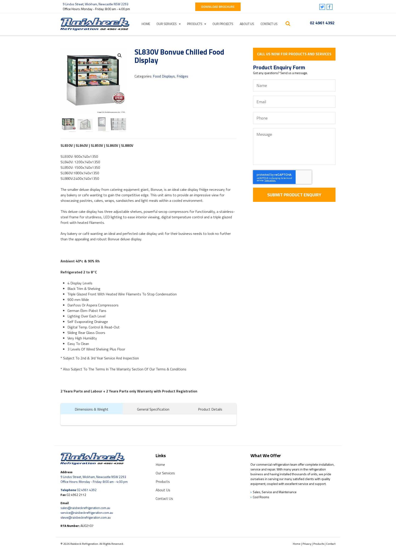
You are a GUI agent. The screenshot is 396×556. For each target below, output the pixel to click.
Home (146, 23)
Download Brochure (218, 6)
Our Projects (222, 23)
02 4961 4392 (322, 23)
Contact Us (269, 23)
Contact (331, 544)
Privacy (306, 544)
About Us (247, 23)
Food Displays (164, 76)
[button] (120, 55)
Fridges (182, 76)
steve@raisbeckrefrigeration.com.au (85, 517)
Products (194, 23)
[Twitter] (322, 7)
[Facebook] (330, 7)
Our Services (167, 23)
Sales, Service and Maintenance (275, 491)
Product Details (210, 409)
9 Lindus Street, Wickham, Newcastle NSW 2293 (95, 4)
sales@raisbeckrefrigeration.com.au (85, 507)
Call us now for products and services (294, 54)
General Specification (153, 409)
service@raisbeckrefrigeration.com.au (86, 512)
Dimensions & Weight (91, 409)
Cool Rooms (261, 497)
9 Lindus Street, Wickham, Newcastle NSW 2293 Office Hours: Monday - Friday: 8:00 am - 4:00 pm (94, 479)
